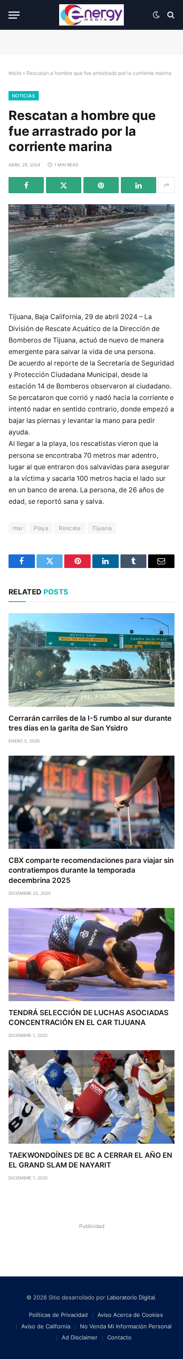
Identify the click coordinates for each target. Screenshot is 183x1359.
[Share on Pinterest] (101, 185)
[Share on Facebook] (26, 185)
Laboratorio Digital (131, 1297)
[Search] (170, 15)
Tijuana (102, 528)
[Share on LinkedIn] (138, 185)
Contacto (119, 1337)
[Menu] (14, 15)
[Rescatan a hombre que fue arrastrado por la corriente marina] (91, 250)
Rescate (70, 528)
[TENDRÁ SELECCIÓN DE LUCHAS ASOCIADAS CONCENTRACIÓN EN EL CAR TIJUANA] (91, 954)
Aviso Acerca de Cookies (130, 1314)
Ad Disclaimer (79, 1337)
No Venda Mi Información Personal (126, 1326)
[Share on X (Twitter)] (63, 185)
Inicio (15, 73)
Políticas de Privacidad (58, 1314)
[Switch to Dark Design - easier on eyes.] (156, 15)
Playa (41, 528)
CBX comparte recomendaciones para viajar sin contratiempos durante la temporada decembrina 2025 (91, 870)
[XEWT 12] (91, 15)
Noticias (23, 96)
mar (18, 528)
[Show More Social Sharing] (166, 185)
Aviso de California (45, 1326)
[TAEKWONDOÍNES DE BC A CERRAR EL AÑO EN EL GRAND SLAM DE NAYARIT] (91, 1096)
